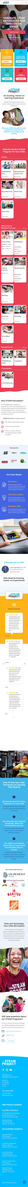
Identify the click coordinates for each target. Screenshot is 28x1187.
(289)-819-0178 (10, 1035)
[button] (26, 3)
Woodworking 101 (19, 268)
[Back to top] (24, 1182)
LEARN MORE (6, 61)
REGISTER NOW (7, 64)
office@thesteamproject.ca (13, 1031)
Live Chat (11, 1041)
